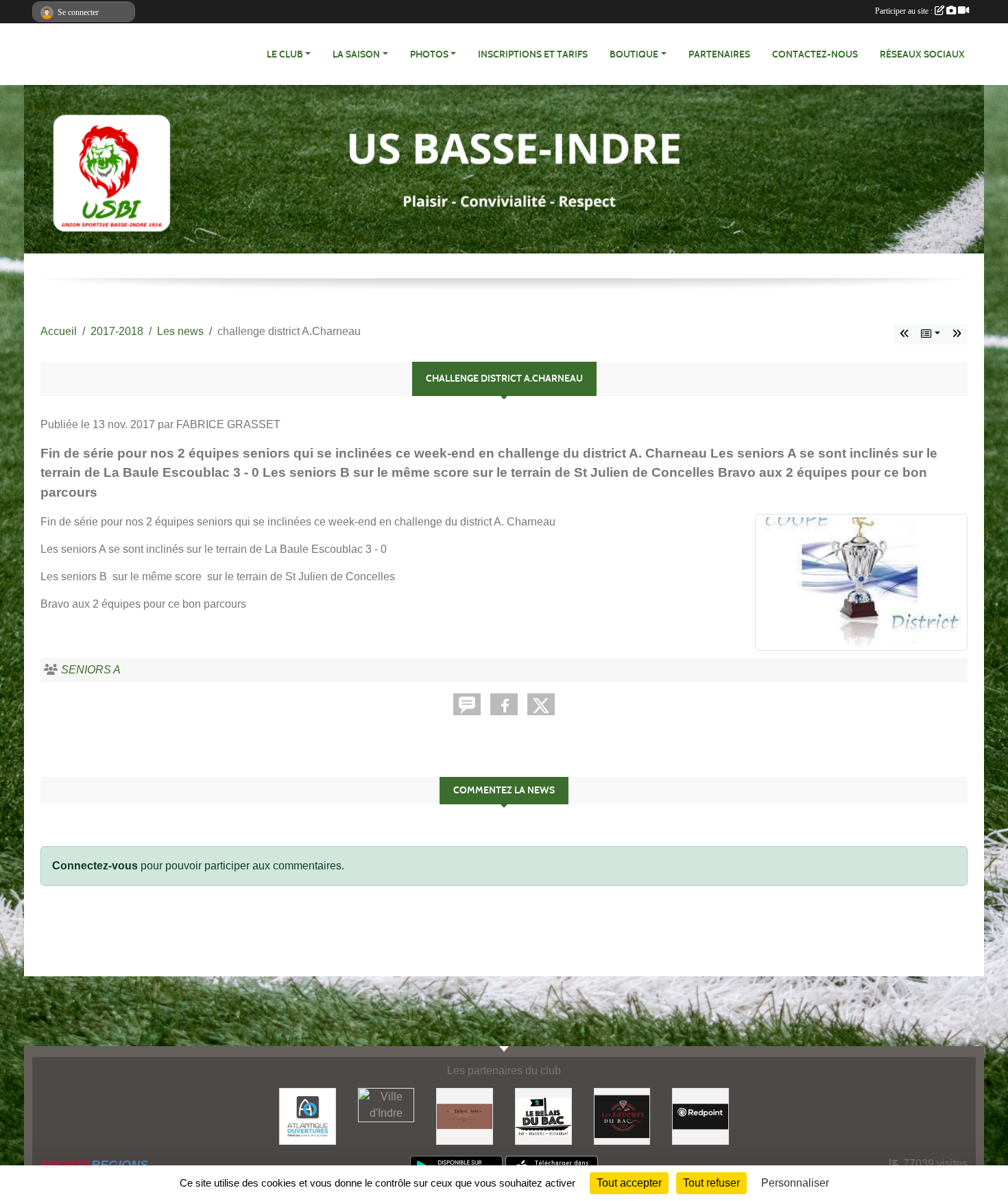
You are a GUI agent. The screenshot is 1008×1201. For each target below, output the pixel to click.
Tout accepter (629, 1183)
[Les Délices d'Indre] (464, 1116)
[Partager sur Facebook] (504, 704)
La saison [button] (356, 54)
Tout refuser (711, 1183)
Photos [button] (429, 54)
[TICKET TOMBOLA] (904, 334)
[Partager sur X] (541, 704)
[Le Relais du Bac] (543, 1116)
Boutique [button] (634, 54)
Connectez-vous (95, 865)
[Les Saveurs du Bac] (622, 1116)
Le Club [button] (285, 54)
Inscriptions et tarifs (533, 54)
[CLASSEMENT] (957, 334)
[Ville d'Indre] (386, 1104)
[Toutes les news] (930, 334)
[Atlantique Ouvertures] (307, 1116)
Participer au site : (905, 11)
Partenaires (719, 54)
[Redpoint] (700, 1116)
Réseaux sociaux (922, 54)
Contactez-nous (815, 54)
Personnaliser (795, 1183)
